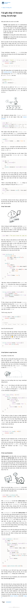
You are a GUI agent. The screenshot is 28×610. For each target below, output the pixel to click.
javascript (8, 602)
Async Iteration (14, 596)
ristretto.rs (17, 607)
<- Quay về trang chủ (6, 7)
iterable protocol (8, 72)
